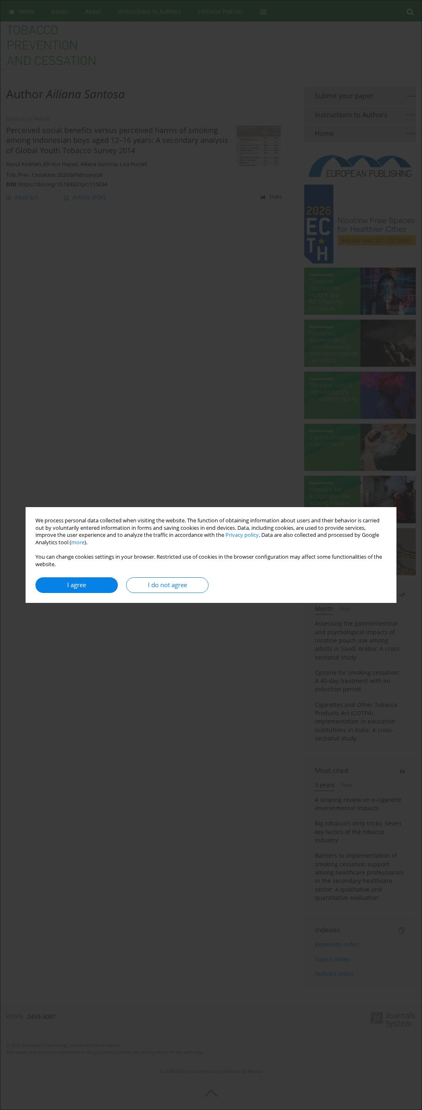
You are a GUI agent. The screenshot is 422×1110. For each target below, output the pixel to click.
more (77, 542)
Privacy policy (242, 534)
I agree (76, 585)
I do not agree (167, 585)
